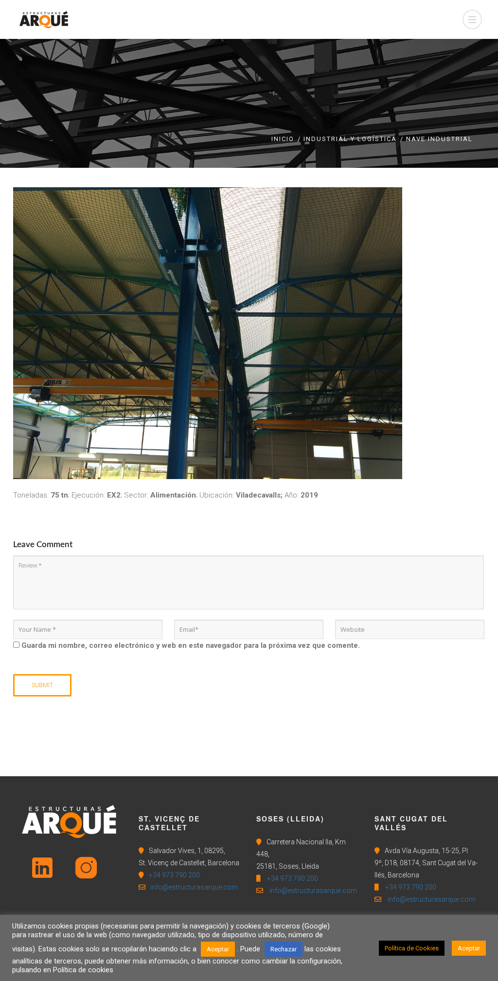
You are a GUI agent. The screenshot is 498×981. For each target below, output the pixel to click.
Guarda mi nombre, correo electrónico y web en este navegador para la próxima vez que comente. (190, 645)
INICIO (282, 139)
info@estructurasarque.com (194, 887)
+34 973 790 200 (174, 875)
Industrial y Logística (350, 139)
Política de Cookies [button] (412, 948)
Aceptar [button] (218, 949)
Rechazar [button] (283, 949)
